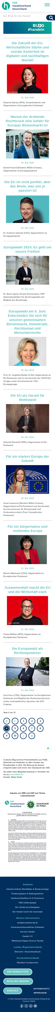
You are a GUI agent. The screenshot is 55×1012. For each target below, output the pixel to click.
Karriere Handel (27, 932)
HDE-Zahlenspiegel (27, 903)
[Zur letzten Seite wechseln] (31, 735)
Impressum (40, 993)
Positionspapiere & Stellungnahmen (27, 894)
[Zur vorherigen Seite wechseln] (15, 721)
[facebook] (21, 1006)
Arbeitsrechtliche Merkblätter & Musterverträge (27, 889)
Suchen (52, 17)
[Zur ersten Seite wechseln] (6, 721)
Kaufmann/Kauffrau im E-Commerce (27, 898)
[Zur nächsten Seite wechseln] (23, 735)
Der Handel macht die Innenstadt (28, 912)
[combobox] (47, 17)
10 (15, 735)
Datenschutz (42, 989)
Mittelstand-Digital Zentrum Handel (27, 941)
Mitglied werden (18, 981)
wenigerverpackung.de (27, 923)
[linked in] (30, 1006)
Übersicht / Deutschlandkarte (27, 952)
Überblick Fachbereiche (27, 963)
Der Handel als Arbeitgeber (27, 907)
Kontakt (12, 990)
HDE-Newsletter (18, 972)
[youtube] (35, 1006)
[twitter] (26, 1006)
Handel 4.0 (27, 936)
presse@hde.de (16, 774)
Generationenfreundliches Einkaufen (27, 927)
